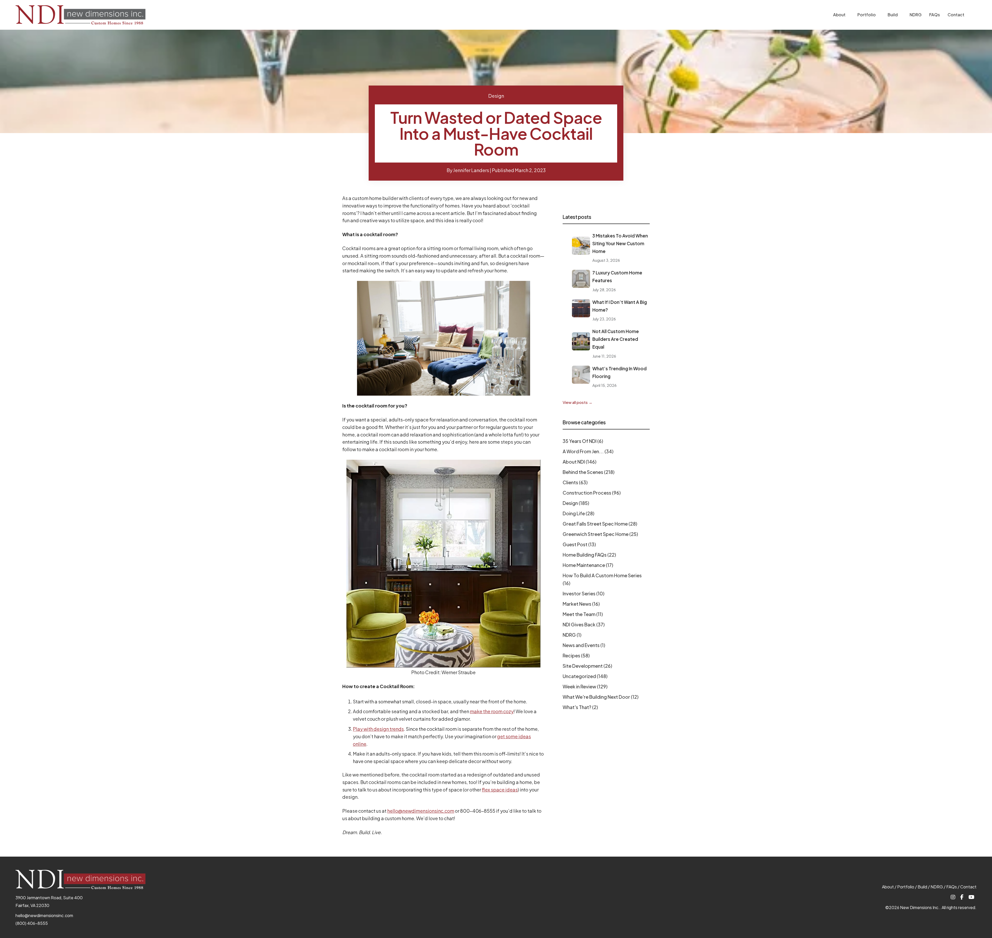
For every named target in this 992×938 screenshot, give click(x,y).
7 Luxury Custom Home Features (617, 276)
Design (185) (576, 503)
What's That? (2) (580, 707)
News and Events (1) (584, 645)
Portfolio (866, 14)
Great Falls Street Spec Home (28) (600, 524)
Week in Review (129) (585, 686)
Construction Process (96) (592, 493)
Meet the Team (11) (583, 614)
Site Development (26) (587, 666)
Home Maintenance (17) (588, 565)
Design (496, 96)
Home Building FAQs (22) (589, 555)
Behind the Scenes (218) (589, 472)
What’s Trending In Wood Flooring (619, 372)
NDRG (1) (572, 635)
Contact (956, 14)
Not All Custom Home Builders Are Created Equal (615, 339)
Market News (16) (581, 604)
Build (893, 14)
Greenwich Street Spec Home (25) (600, 534)
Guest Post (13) (579, 544)
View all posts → (577, 402)
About (839, 14)
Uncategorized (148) (585, 676)
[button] (849, 15)
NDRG (915, 14)
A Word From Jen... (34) (588, 451)
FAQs (934, 14)
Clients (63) (575, 482)
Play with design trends (378, 729)
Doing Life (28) (578, 513)
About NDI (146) (579, 462)
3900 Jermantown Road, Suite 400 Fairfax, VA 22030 (49, 901)
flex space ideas (500, 790)
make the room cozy (492, 711)
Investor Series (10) (584, 593)
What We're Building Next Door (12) (601, 697)
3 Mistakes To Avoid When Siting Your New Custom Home (620, 243)
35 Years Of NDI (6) (583, 441)
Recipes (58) (576, 655)
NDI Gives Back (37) (584, 624)
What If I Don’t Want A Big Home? (619, 306)
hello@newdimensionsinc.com (420, 811)
